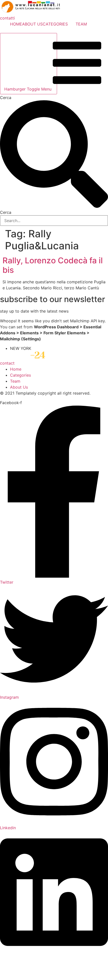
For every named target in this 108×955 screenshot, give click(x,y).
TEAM (81, 24)
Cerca (5, 98)
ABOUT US (32, 24)
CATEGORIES (55, 24)
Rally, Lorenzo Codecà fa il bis (53, 265)
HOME (16, 24)
